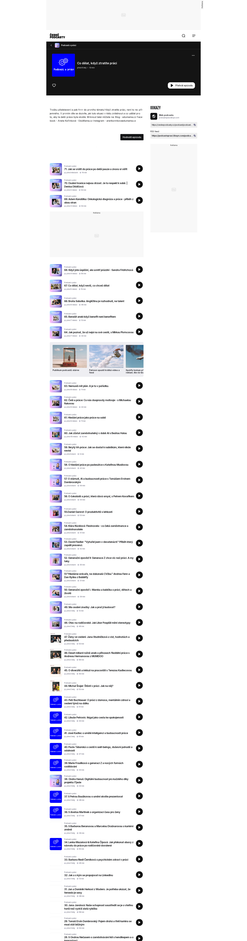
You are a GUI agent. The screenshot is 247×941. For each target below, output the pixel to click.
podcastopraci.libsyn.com (169, 118)
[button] (183, 35)
